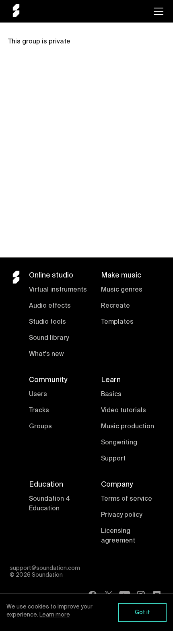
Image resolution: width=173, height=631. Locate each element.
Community (48, 380)
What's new (46, 354)
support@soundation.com (45, 568)
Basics (111, 394)
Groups (40, 426)
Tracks (39, 410)
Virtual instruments (58, 290)
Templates (117, 322)
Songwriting (119, 443)
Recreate (115, 306)
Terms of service (126, 499)
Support (113, 459)
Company (117, 484)
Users (38, 394)
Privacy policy (121, 515)
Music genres (121, 290)
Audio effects (50, 306)
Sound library (49, 338)
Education (46, 484)
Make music (121, 275)
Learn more (54, 615)
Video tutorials (123, 410)
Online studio (51, 275)
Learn (111, 380)
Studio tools (47, 322)
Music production (127, 426)
